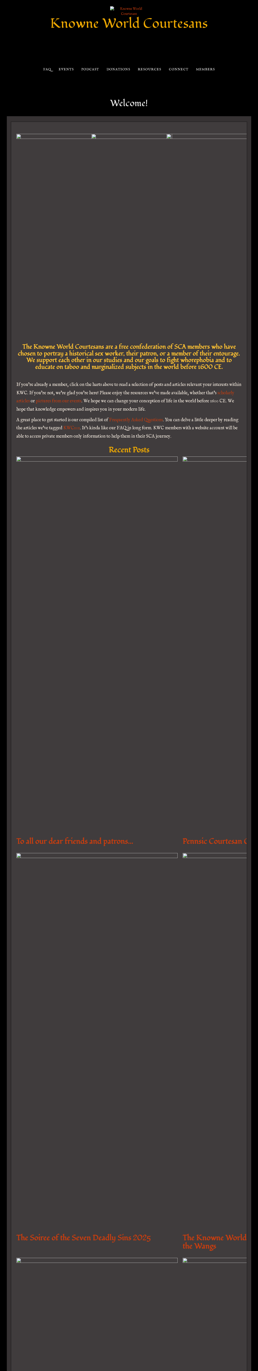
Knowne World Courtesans (129, 23)
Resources (149, 69)
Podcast (90, 69)
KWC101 (71, 428)
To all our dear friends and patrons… (74, 841)
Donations (118, 69)
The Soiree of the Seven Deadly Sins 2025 (83, 1238)
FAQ (47, 69)
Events (66, 69)
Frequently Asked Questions (136, 420)
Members (205, 69)
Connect (178, 69)
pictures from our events (58, 401)
